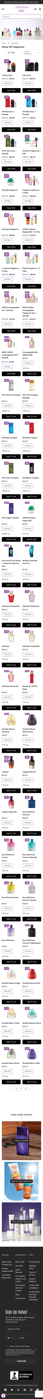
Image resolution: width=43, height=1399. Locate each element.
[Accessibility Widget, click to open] (3, 1395)
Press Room (20, 1298)
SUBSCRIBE (21, 1361)
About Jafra (19, 1262)
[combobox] (21, 16)
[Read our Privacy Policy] (36, 1349)
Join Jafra (19, 1266)
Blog (17, 1294)
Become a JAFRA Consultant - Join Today (21, 2)
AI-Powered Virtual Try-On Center (20, 1278)
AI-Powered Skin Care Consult (20, 1288)
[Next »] (30, 1088)
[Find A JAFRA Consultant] (34, 9)
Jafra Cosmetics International (20, 1385)
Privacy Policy (34, 1262)
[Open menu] (4, 9)
